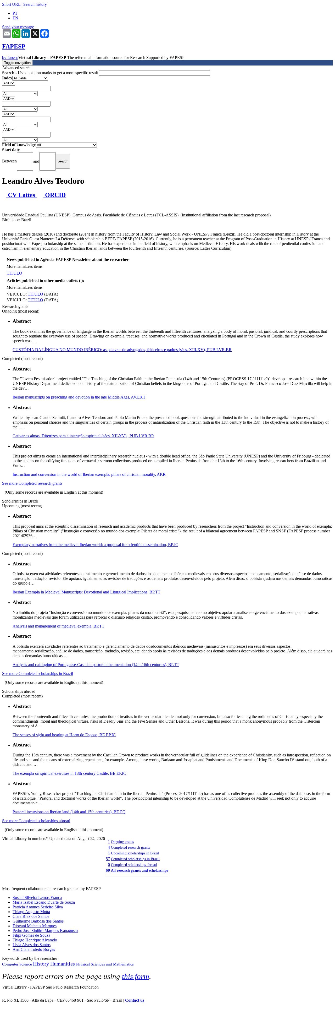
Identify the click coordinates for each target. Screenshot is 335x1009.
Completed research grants (130, 847)
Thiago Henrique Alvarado (35, 940)
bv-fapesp (10, 57)
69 (108, 870)
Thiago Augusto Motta (31, 911)
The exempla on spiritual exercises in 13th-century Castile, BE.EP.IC (69, 773)
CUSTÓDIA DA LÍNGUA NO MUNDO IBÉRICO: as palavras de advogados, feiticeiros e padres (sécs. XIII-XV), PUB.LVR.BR (122, 349)
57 (108, 859)
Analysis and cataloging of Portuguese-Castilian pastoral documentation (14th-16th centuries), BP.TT (96, 664)
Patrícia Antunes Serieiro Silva (38, 907)
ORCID (54, 195)
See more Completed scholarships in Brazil (37, 673)
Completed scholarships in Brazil (135, 859)
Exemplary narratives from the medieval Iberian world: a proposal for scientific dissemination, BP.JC (95, 544)
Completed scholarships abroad (134, 865)
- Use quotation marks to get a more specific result (50, 72)
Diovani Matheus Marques (35, 926)
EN (15, 18)
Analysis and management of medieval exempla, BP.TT (58, 626)
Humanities (63, 964)
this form (135, 976)
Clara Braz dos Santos (31, 916)
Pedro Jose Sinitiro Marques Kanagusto (45, 930)
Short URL (11, 4)
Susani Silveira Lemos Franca (37, 897)
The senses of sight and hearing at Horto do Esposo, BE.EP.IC (64, 735)
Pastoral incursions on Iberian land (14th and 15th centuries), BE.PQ (69, 812)
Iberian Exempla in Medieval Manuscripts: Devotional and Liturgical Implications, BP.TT (86, 592)
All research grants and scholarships (139, 870)
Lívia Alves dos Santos (32, 944)
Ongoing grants (122, 841)
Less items (33, 266)
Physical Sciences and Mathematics (105, 964)
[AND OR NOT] (8, 83)
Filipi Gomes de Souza (31, 935)
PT (15, 13)
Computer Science (17, 964)
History (41, 964)
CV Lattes (21, 195)
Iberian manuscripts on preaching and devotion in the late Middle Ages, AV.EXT (79, 397)
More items (16, 266)
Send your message (18, 27)
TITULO (14, 273)
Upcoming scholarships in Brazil (135, 853)
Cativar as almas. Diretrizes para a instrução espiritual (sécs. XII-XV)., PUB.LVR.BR (83, 436)
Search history (35, 4)
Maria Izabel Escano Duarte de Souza (44, 902)
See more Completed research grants (32, 483)
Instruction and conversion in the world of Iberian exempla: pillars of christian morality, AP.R (89, 474)
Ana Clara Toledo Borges (34, 949)
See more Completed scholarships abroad (36, 821)
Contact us (134, 1000)
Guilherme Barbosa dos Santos (38, 921)
